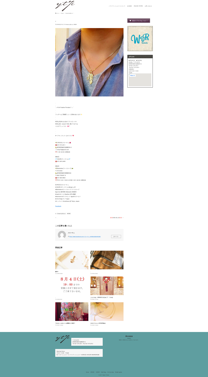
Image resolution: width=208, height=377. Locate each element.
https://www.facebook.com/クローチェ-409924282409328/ (85, 236)
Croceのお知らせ (69, 24)
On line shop (110, 372)
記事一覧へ (116, 236)
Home (87, 372)
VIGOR (98, 372)
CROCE (92, 372)
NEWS (75, 24)
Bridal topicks (118, 372)
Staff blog (103, 372)
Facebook (58, 206)
